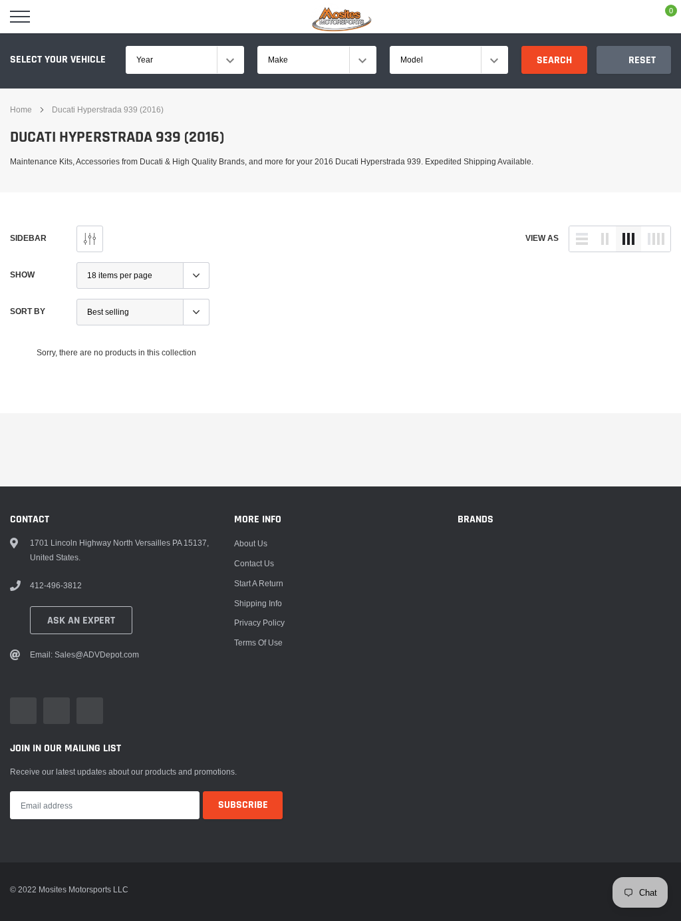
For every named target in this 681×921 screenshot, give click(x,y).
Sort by (27, 311)
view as (542, 238)
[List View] (582, 239)
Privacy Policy (259, 623)
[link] (23, 710)
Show (22, 274)
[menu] (20, 17)
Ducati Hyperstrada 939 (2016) (108, 109)
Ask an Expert (81, 621)
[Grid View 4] (655, 239)
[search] (53, 16)
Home (21, 109)
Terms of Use (258, 642)
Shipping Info (258, 603)
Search (554, 60)
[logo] (340, 16)
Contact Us (254, 563)
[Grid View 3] (628, 239)
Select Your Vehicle (58, 60)
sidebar (28, 238)
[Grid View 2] (605, 239)
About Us (250, 543)
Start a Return (258, 583)
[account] (632, 16)
